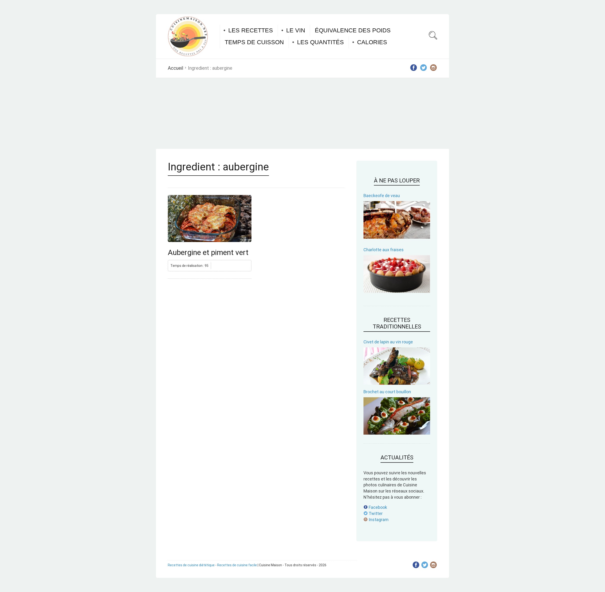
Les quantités (320, 42)
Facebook (377, 507)
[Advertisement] (302, 113)
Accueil (175, 68)
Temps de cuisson (254, 42)
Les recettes (250, 30)
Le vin (295, 30)
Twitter (375, 513)
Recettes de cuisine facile (237, 565)
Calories (372, 42)
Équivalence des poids (353, 30)
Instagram (378, 519)
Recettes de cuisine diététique (191, 565)
